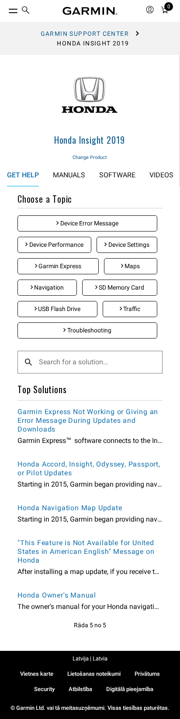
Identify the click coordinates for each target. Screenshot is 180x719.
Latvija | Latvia (90, 658)
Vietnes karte (36, 674)
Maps (131, 266)
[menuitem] (25, 11)
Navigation (48, 287)
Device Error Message (88, 223)
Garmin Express (59, 266)
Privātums (147, 674)
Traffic (131, 308)
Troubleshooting (88, 330)
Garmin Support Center (85, 33)
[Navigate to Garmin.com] (90, 11)
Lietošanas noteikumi (94, 674)
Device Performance (55, 244)
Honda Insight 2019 (89, 139)
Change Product (90, 157)
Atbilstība (80, 689)
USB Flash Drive (58, 308)
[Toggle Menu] (5, 8)
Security (44, 689)
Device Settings (128, 244)
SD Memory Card (120, 287)
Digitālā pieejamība (129, 689)
